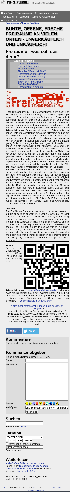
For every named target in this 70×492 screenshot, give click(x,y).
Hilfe (23, 426)
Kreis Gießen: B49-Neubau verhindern (25, 463)
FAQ (53, 488)
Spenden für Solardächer (30, 81)
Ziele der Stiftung (26, 68)
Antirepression (24, 13)
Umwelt (55, 13)
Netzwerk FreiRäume (28, 66)
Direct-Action (7, 13)
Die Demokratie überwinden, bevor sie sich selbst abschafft (27, 467)
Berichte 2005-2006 (28, 84)
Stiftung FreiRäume (30, 23)
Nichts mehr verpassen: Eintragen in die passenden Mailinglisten (37, 307)
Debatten (24, 16)
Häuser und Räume (28, 63)
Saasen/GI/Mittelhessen (43, 16)
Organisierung (41, 13)
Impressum (45, 488)
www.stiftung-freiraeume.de (42, 290)
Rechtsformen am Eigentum (32, 74)
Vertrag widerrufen (35, 490)
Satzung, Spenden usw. (30, 79)
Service (19, 20)
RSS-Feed (61, 488)
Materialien (7, 20)
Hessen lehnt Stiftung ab (30, 87)
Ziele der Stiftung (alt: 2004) (32, 71)
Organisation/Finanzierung (31, 76)
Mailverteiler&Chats (27, 471)
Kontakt (36, 488)
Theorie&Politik (9, 16)
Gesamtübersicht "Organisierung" (36, 300)
